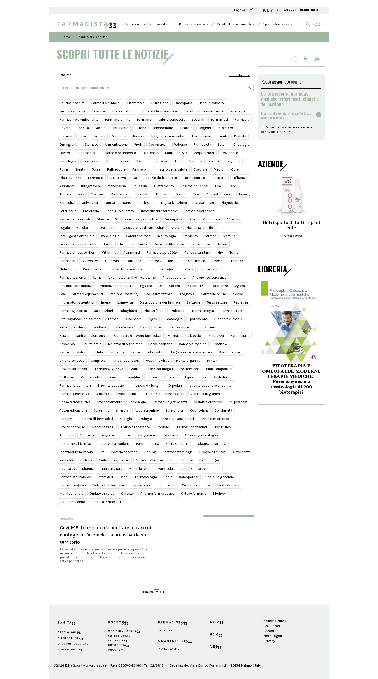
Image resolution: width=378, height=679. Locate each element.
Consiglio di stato (119, 211)
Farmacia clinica (171, 468)
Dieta (175, 227)
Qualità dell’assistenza (77, 468)
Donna (161, 194)
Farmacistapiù (211, 269)
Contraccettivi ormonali (100, 377)
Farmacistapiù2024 (162, 252)
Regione (233, 161)
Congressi (99, 360)
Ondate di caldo (102, 493)
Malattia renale (71, 493)
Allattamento (163, 186)
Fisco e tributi (122, 111)
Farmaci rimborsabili (147, 352)
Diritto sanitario (72, 111)
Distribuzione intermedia (203, 111)
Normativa (90, 261)
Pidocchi (66, 435)
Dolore (187, 460)
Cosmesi (98, 194)
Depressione (179, 327)
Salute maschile (72, 502)
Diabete (240, 136)
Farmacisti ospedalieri (77, 252)
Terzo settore (217, 302)
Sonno (238, 294)
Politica (66, 194)
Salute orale (91, 344)
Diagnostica (230, 203)
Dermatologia (203, 311)
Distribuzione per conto (78, 244)
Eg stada (186, 269)
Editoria (86, 460)
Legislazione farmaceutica (192, 352)
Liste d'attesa (123, 327)
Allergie (126, 419)
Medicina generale (219, 477)
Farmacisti (219, 119)
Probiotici (178, 311)
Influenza (240, 178)
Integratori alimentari (168, 136)
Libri (108, 161)
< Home (64, 37)
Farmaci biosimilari (75, 385)
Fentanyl (66, 419)
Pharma (186, 128)
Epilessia (139, 186)
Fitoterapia (136, 103)
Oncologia (241, 144)
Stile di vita (174, 410)
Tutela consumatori (108, 352)
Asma (97, 277)
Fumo (108, 244)
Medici (219, 169)
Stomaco (91, 144)
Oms (192, 219)
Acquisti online (147, 410)
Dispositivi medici (229, 319)
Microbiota (211, 219)
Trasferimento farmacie (158, 211)
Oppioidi (163, 427)
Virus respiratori (126, 360)
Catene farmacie (193, 493)
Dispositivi (195, 286)
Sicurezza (216, 335)
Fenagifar (132, 377)
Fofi (173, 460)
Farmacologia (146, 477)
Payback (218, 261)
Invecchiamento (109, 402)
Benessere (151, 153)
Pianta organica (188, 360)
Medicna (195, 161)
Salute (170, 153)
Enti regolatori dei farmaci (80, 319)
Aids (143, 244)
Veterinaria (68, 211)
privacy (284, 132)
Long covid (109, 435)
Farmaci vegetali (73, 485)
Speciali (198, 119)
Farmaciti (95, 178)
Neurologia (167, 236)
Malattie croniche (208, 402)
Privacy (244, 194)
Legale (65, 227)
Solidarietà (223, 410)
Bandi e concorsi (212, 103)
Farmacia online (117, 119)
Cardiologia (110, 236)
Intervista (120, 128)
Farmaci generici (73, 277)
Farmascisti (120, 194)
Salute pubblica (192, 261)
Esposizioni (140, 485)
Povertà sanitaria (124, 452)
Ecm (178, 161)
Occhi (124, 477)
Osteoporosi (188, 477)
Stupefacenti (238, 402)
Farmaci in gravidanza (170, 402)
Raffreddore (116, 169)
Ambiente (190, 236)
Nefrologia (68, 269)
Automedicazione (73, 410)
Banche (82, 227)
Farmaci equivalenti (87, 294)
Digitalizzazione (174, 203)
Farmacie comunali (75, 219)
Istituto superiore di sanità (210, 385)
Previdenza (229, 153)
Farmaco (139, 169)
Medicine (179, 144)
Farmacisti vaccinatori (176, 419)
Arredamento (240, 111)
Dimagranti (69, 144)
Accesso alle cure (149, 460)
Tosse (96, 169)
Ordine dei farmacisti (125, 269)
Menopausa (116, 186)
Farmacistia (239, 335)
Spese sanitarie (160, 344)
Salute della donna (205, 468)
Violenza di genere (205, 394)
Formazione (201, 136)
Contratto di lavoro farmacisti (137, 335)
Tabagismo (128, 311)
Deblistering (223, 377)
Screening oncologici (201, 435)
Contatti (269, 631)
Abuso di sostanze (135, 427)
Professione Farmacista (146, 23)
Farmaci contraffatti (192, 427)
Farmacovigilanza (109, 369)
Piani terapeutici (219, 369)
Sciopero (87, 435)
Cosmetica (157, 144)
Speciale (200, 169)
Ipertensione (190, 369)
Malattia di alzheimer (125, 344)
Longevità (125, 302)
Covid (140, 161)
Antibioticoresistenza (76, 286)
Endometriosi (127, 394)
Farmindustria (147, 444)
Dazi (143, 327)
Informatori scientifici (77, 302)
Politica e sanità (72, 103)
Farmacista (202, 144)
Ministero (225, 128)
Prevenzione (92, 269)
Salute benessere (171, 119)
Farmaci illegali (160, 369)
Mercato (142, 194)
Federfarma (219, 286)
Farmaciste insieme (75, 477)
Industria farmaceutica (158, 111)
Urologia (145, 419)
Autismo (233, 219)
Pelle (63, 327)
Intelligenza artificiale (77, 236)
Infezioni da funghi (146, 385)
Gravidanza (242, 452)
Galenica (98, 111)
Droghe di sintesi (213, 452)
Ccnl (196, 194)
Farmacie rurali (232, 311)
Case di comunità (196, 485)
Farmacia (241, 119)
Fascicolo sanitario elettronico (84, 335)
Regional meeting (124, 294)
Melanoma (169, 435)
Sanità (84, 128)
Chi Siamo (271, 626)
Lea (62, 294)
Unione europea (72, 360)
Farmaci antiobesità (162, 377)
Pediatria (241, 302)
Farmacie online (214, 294)
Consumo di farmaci (76, 444)
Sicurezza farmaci (212, 444)
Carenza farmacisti (106, 502)
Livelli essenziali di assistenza (132, 277)
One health (134, 319)
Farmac (210, 236)
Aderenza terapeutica (116, 286)
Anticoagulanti (174, 277)
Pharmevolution (160, 261)
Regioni (205, 128)
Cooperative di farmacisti (144, 227)
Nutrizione (159, 103)
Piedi (138, 144)
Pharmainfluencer (194, 186)
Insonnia (126, 244)
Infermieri (105, 477)
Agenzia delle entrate (160, 178)
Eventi (222, 136)
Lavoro (65, 153)
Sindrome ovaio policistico (136, 219)
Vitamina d (131, 252)
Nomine (229, 236)
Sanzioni (193, 302)
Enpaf (158, 327)
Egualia (146, 286)
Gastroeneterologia (178, 452)
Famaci (113, 319)
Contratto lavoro (219, 194)
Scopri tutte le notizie (92, 37)
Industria (219, 178)
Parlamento (86, 153)
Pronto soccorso (72, 427)
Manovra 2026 (103, 427)
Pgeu (153, 319)
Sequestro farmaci (158, 294)
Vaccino (215, 161)
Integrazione (91, 186)
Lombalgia (137, 402)
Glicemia (103, 394)
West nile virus (157, 360)
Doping (150, 452)
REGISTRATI (309, 10)
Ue (161, 286)
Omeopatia (183, 103)
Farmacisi (67, 261)
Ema (82, 136)
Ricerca (139, 136)
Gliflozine (67, 377)
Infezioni (179, 194)
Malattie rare (112, 468)
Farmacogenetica (73, 311)
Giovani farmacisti (74, 369)
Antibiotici (146, 203)
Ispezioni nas (195, 377)
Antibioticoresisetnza (209, 277)
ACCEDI (290, 10)
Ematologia (173, 319)
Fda (218, 186)
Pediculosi (223, 427)
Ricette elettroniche (114, 444)
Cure (235, 169)
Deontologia (209, 460)
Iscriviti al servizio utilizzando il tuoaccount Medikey (286, 115)
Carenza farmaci (138, 236)
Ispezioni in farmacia (76, 452)
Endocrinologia (161, 269)
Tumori (235, 252)
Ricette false (153, 311)
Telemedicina (163, 128)
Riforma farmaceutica (157, 493)
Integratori (159, 161)
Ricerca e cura (192, 23)
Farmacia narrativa (74, 394)
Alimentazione (116, 144)
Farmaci (98, 136)
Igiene (106, 302)
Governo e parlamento (118, 153)
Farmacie (144, 119)
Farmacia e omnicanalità (79, 119)
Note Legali (272, 636)
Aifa (185, 153)
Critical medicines (215, 419)
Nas (81, 194)
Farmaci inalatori (73, 352)
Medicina (119, 136)
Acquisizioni (204, 153)
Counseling (199, 410)
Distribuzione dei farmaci (159, 302)
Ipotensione (198, 319)
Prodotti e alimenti (234, 23)
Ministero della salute (169, 169)
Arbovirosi (68, 344)
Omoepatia (173, 219)
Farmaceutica (194, 178)
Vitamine (109, 252)
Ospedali (175, 385)
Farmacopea (200, 244)
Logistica (187, 294)
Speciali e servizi (278, 23)
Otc (102, 452)
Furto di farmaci (178, 444)
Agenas (241, 286)
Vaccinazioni (103, 311)
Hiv (220, 252)
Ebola (167, 477)
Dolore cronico (105, 227)
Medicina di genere (139, 435)
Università (90, 203)
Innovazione (205, 327)
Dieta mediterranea (169, 244)
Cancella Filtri (239, 75)
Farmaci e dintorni (106, 103)
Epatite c (220, 344)
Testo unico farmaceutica (164, 394)
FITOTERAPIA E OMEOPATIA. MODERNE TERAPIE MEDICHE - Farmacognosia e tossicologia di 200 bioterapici (291, 379)
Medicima (118, 178)
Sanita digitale (228, 485)
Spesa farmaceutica (75, 402)
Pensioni (66, 460)
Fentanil (213, 360)
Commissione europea (123, 261)
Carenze (127, 493)
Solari (222, 144)
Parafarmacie (203, 203)
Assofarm (67, 186)
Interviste (90, 161)
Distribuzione (70, 178)
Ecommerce (166, 485)
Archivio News (274, 621)
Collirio (136, 369)
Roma (64, 169)
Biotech (237, 261)
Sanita (80, 169)
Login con (241, 10)
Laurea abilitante (117, 203)
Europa (140, 128)
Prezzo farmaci (231, 352)
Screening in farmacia (111, 410)
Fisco (232, 186)
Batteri (222, 244)
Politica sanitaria (197, 252)
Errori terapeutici (111, 385)
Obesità (103, 219)
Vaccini (101, 128)
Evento (123, 161)
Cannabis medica (192, 344)
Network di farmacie (109, 485)
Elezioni (66, 136)
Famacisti (67, 203)
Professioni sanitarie (90, 327)
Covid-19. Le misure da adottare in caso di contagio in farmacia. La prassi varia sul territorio (105, 535)
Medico (219, 493)
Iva (134, 178)
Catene (174, 286)
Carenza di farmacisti (96, 419)
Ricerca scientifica (200, 227)
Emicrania (91, 211)
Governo (66, 128)
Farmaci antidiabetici (185, 335)
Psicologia (68, 161)
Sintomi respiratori (114, 460)
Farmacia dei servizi (199, 211)
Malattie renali (140, 468)
